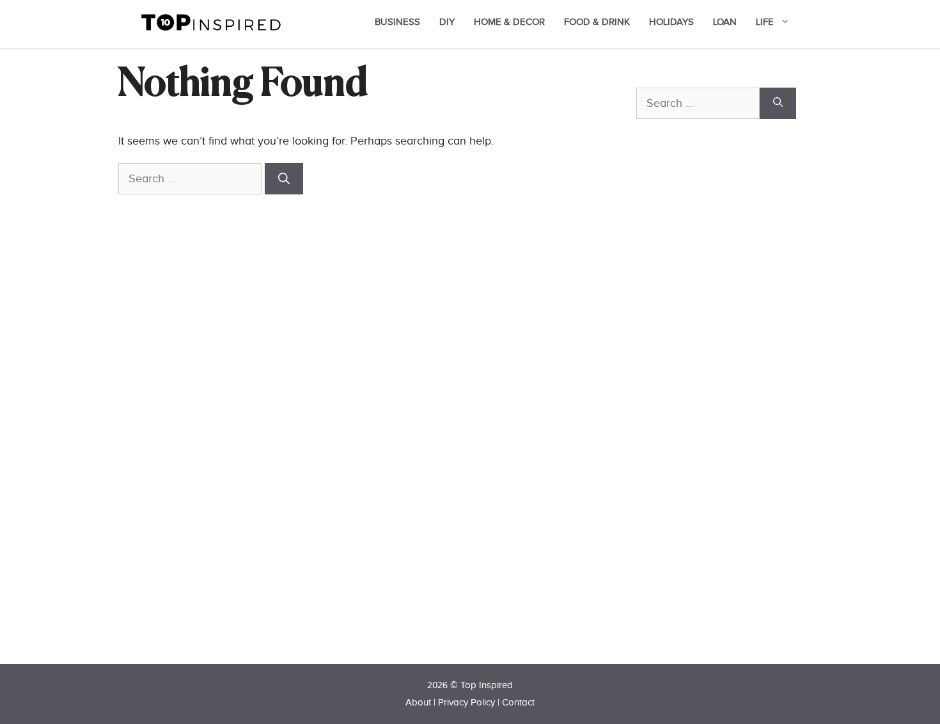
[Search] (284, 178)
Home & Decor (509, 22)
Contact (518, 702)
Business (397, 22)
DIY (447, 22)
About (418, 702)
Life (765, 22)
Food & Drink (597, 22)
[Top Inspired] (211, 21)
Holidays (671, 22)
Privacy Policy (466, 702)
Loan (725, 22)
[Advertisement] (732, 414)
